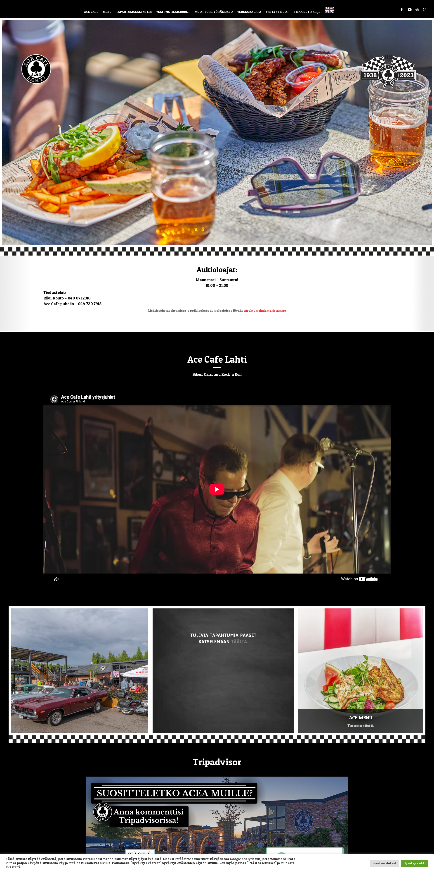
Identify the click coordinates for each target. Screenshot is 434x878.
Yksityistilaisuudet (173, 12)
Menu (107, 12)
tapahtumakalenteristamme (265, 310)
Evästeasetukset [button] (384, 863)
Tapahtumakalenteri (134, 12)
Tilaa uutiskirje (307, 12)
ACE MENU (361, 717)
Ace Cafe (91, 12)
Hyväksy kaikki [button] (415, 863)
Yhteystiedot (277, 12)
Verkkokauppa (249, 12)
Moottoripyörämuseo (214, 12)
